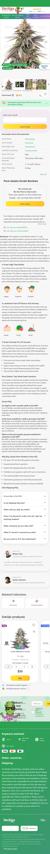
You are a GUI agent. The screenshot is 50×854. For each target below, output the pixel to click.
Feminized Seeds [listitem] (6, 16)
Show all (43, 174)
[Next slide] (48, 84)
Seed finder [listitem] (35, 16)
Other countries (12, 757)
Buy (20, 678)
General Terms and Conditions (39, 714)
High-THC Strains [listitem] (27, 16)
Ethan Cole (17, 553)
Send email (25, 126)
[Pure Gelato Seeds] (25, 45)
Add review (25, 204)
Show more (42, 224)
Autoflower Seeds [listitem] (17, 16)
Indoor (34, 150)
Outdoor (28, 150)
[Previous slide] (1, 84)
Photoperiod (30, 147)
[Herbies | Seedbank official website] (13, 10)
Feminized (29, 143)
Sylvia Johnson (19, 579)
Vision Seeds (30, 139)
